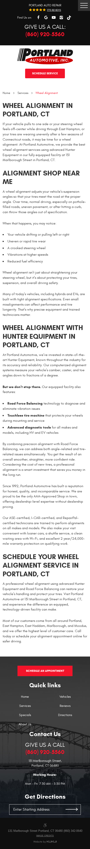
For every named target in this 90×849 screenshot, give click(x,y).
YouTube (53, 17)
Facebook (38, 17)
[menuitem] (25, 699)
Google (46, 17)
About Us (25, 724)
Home (6, 93)
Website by (45, 842)
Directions (65, 715)
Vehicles (65, 697)
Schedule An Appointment (45, 671)
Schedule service (45, 73)
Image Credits (45, 835)
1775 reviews (54, 10)
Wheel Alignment (47, 93)
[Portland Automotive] (45, 56)
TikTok (69, 17)
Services (22, 93)
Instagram (61, 17)
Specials (25, 715)
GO (71, 809)
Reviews (65, 706)
